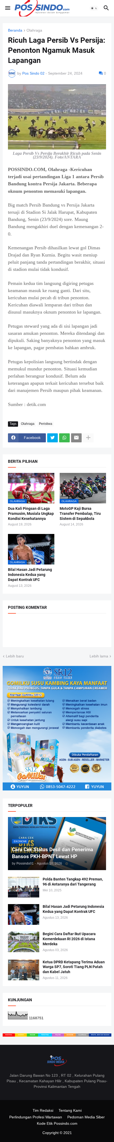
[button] (7, 8)
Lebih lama (99, 656)
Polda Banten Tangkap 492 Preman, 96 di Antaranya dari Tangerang (73, 881)
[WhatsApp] (64, 437)
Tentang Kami (70, 1110)
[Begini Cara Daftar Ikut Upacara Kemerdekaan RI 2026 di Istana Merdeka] (23, 941)
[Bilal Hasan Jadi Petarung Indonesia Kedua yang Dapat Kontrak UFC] (23, 914)
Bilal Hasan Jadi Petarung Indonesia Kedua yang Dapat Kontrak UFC (30, 574)
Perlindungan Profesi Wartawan (35, 1117)
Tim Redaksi (43, 1110)
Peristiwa (45, 424)
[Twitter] (52, 437)
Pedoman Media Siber (86, 1117)
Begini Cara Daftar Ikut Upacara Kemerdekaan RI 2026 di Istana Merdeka (69, 939)
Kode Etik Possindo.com (57, 1123)
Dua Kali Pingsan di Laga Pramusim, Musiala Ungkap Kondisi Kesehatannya (31, 513)
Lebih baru (15, 656)
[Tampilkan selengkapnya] (88, 437)
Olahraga (34, 30)
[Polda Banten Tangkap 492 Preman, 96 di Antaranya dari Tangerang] (23, 887)
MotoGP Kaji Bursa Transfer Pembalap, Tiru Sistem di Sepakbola (80, 513)
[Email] (76, 437)
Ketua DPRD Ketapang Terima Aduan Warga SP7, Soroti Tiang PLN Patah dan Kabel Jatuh (74, 967)
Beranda (15, 30)
